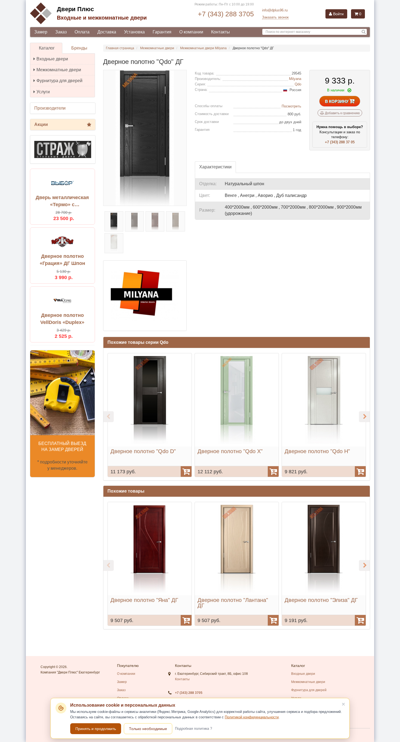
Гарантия (162, 32)
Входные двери (52, 59)
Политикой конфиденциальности (252, 717)
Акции (41, 124)
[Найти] (363, 32)
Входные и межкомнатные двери (102, 18)
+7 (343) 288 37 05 (340, 142)
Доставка (106, 32)
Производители (50, 108)
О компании (191, 32)
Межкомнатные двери (58, 69)
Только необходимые (148, 728)
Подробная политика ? (193, 728)
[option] (149, 415)
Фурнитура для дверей (59, 80)
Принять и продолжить (95, 728)
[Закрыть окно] (343, 704)
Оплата (82, 32)
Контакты (220, 32)
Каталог (47, 48)
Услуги (43, 91)
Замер (40, 32)
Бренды (79, 48)
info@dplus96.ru (275, 10)
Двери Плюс (75, 9)
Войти (338, 14)
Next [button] (364, 416)
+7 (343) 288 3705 (226, 14)
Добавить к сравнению (342, 113)
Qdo (298, 84)
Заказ (61, 32)
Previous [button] (108, 416)
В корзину (337, 101)
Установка (134, 32)
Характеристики (215, 167)
